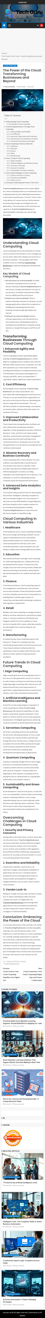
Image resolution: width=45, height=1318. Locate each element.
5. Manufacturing (14, 156)
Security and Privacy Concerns (16, 961)
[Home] (4, 25)
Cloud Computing (10, 65)
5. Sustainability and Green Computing (21, 170)
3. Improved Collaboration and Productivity (23, 136)
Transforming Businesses (13, 902)
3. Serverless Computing (17, 165)
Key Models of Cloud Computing (19, 124)
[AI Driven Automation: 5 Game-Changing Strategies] (22, 1283)
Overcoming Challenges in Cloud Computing (21, 173)
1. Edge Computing (15, 161)
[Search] (37, 25)
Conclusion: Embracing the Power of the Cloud (22, 183)
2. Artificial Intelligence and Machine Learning (23, 163)
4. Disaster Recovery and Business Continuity (23, 139)
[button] (9, 25)
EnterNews (33, 1312)
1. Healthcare (13, 146)
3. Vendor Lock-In (15, 180)
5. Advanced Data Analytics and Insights (22, 141)
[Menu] (9, 25)
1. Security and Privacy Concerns (19, 175)
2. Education (13, 148)
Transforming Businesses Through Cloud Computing (20, 128)
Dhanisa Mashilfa (10, 87)
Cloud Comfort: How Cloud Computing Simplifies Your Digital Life (11, 974)
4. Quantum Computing (16, 168)
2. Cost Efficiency (14, 134)
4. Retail (11, 153)
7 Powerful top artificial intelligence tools (20, 1183)
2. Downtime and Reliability (18, 178)
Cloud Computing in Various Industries (19, 144)
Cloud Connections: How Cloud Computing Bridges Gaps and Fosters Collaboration (32, 974)
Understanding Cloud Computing (17, 122)
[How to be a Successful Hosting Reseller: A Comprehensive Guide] (22, 1082)
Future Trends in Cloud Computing (18, 158)
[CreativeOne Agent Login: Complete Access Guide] (22, 1244)
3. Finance (12, 151)
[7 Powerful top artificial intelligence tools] (22, 1166)
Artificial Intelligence (11, 1177)
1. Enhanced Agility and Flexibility (19, 132)
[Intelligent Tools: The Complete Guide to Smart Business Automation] (22, 1205)
